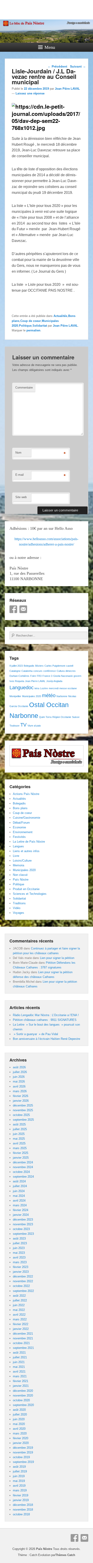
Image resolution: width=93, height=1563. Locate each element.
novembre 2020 (23, 1395)
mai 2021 (19, 1367)
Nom (18, 452)
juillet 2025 (20, 1129)
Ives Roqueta (16, 681)
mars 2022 (20, 1319)
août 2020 (19, 1409)
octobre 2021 (21, 1343)
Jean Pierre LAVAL (35, 681)
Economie (19, 827)
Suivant (78, 66)
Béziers (39, 665)
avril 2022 (19, 1314)
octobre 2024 (21, 1172)
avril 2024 (19, 1200)
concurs (37, 671)
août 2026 (19, 1067)
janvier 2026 (21, 1100)
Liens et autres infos (26, 851)
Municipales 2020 (31, 696)
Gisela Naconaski (63, 676)
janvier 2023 (21, 1271)
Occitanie (23, 706)
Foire (33, 676)
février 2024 (20, 1210)
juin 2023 (19, 1248)
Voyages (18, 912)
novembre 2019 (23, 1452)
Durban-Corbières (19, 676)
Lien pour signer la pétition (57, 958)
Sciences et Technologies (29, 893)
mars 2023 (20, 1262)
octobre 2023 (21, 1229)
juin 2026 (19, 1076)
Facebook (13, 609)
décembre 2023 (23, 1219)
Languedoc (21, 687)
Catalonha (27, 671)
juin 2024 (19, 1191)
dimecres (70, 671)
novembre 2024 (23, 1167)
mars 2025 (20, 1148)
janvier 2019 (21, 1500)
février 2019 (20, 1495)
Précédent (57, 66)
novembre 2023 (23, 1224)
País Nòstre (20, 879)
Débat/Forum (21, 822)
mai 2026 (19, 1081)
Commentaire (24, 387)
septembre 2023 (23, 1233)
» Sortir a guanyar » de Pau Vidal (35, 1034)
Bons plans (20, 808)
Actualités (60, 316)
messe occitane (68, 688)
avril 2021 (19, 1371)
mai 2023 (19, 1252)
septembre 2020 (23, 1405)
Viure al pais (34, 725)
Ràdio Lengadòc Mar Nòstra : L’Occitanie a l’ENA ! (46, 1015)
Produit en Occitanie (26, 889)
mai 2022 (19, 1310)
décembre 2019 (23, 1447)
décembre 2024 (23, 1162)
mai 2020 (19, 1424)
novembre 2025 (23, 1110)
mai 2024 (19, 1195)
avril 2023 (19, 1257)
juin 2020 (19, 1419)
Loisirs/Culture (22, 860)
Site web (21, 497)
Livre (16, 856)
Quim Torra (45, 717)
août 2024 (19, 1181)
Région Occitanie (61, 717)
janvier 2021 (21, 1385)
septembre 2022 (23, 1291)
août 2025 (19, 1124)
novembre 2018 (23, 1509)
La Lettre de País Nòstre (29, 841)
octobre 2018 (21, 1514)
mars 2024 (20, 1205)
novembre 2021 (23, 1338)
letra (37, 688)
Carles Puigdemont (54, 665)
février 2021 (20, 1381)
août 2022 (19, 1295)
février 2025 (20, 1153)
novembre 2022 (23, 1281)
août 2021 (19, 1352)
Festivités (19, 837)
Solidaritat (40, 325)
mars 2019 (20, 1490)
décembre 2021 (23, 1333)
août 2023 (19, 1238)
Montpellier (15, 696)
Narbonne (61, 696)
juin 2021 (19, 1362)
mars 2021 (20, 1376)
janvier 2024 (21, 1214)
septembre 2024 (23, 1176)
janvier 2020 (21, 1443)
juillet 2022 (20, 1300)
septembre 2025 (23, 1119)
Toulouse (14, 725)
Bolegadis (29, 665)
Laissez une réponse (30, 93)
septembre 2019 (23, 1462)
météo (49, 695)
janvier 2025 (21, 1157)
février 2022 (20, 1324)
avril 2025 (19, 1143)
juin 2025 (19, 1134)
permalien (33, 330)
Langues (18, 846)
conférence (49, 671)
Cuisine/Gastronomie (26, 817)
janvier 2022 (21, 1329)
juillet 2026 (20, 1072)
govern (77, 676)
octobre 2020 (21, 1400)
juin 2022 (19, 1305)
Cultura (61, 671)
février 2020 (20, 1438)
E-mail (19, 474)
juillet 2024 (20, 1186)
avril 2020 (19, 1428)
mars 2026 (20, 1091)
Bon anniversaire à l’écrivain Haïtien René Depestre (46, 1038)
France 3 (47, 676)
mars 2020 (20, 1433)
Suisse (75, 717)
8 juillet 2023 (16, 665)
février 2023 (20, 1267)
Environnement (23, 832)
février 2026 (20, 1096)
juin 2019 (19, 1476)
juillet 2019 (20, 1471)
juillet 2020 (20, 1414)
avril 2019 (19, 1485)
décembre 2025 (23, 1105)
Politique (25, 325)
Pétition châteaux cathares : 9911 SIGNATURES (45, 1020)
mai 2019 (19, 1481)
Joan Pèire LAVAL (67, 88)
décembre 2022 (23, 1276)
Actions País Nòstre (26, 794)
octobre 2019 (21, 1457)
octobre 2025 (21, 1115)
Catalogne (15, 671)
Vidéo (16, 908)
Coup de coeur (30, 321)
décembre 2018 (23, 1505)
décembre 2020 (23, 1390)
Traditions (19, 903)
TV (23, 725)
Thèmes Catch (65, 1555)
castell (69, 665)
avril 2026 (19, 1086)
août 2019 (19, 1466)
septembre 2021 (23, 1348)
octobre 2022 (21, 1286)
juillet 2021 (20, 1357)
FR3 (39, 676)
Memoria (18, 865)
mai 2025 (19, 1138)
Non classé (20, 874)
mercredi (53, 688)
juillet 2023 (20, 1243)
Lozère (44, 688)
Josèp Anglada (54, 681)
